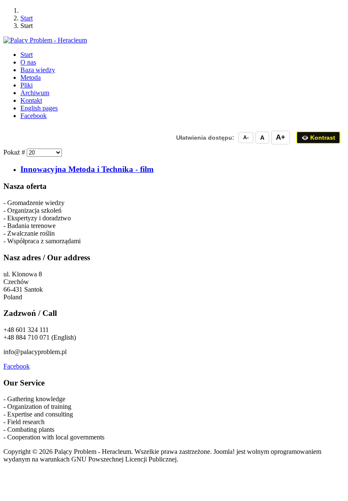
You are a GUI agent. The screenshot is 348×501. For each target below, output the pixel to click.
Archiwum (34, 92)
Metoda (30, 77)
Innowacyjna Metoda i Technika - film (87, 169)
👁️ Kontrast (318, 137)
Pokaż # (15, 152)
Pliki (26, 85)
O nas (28, 62)
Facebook (16, 366)
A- (246, 138)
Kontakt (31, 100)
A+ (280, 137)
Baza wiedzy (37, 69)
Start (26, 54)
